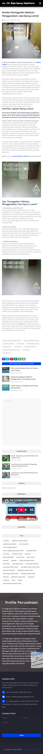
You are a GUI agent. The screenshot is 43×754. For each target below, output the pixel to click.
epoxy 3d (27, 554)
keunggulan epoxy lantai (25, 570)
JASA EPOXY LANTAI (20, 156)
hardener (14, 560)
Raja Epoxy (6, 20)
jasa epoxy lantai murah (10, 567)
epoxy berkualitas (33, 343)
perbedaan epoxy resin (18, 577)
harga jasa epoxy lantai (26, 560)
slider (13, 580)
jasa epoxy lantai (30, 347)
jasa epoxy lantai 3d (32, 564)
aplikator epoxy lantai (31, 340)
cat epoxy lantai (8, 343)
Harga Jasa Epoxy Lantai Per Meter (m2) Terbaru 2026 (24, 457)
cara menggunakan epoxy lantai (13, 550)
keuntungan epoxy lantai (10, 573)
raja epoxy (26, 350)
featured (5, 560)
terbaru (20, 580)
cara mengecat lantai (10, 547)
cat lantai (20, 324)
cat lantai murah (17, 554)
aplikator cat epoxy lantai (12, 340)
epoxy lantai (7, 347)
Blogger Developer (21, 746)
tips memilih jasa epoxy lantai (12, 583)
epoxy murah (31, 557)
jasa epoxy (17, 347)
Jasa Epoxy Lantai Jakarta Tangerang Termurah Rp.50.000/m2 (24, 465)
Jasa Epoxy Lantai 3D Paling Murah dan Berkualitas (24, 474)
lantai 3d (6, 577)
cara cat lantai (23, 544)
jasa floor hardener (9, 570)
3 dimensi (6, 541)
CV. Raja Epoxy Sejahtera (30, 750)
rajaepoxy (6, 353)
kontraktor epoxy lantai (11, 350)
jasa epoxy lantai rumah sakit (30, 567)
